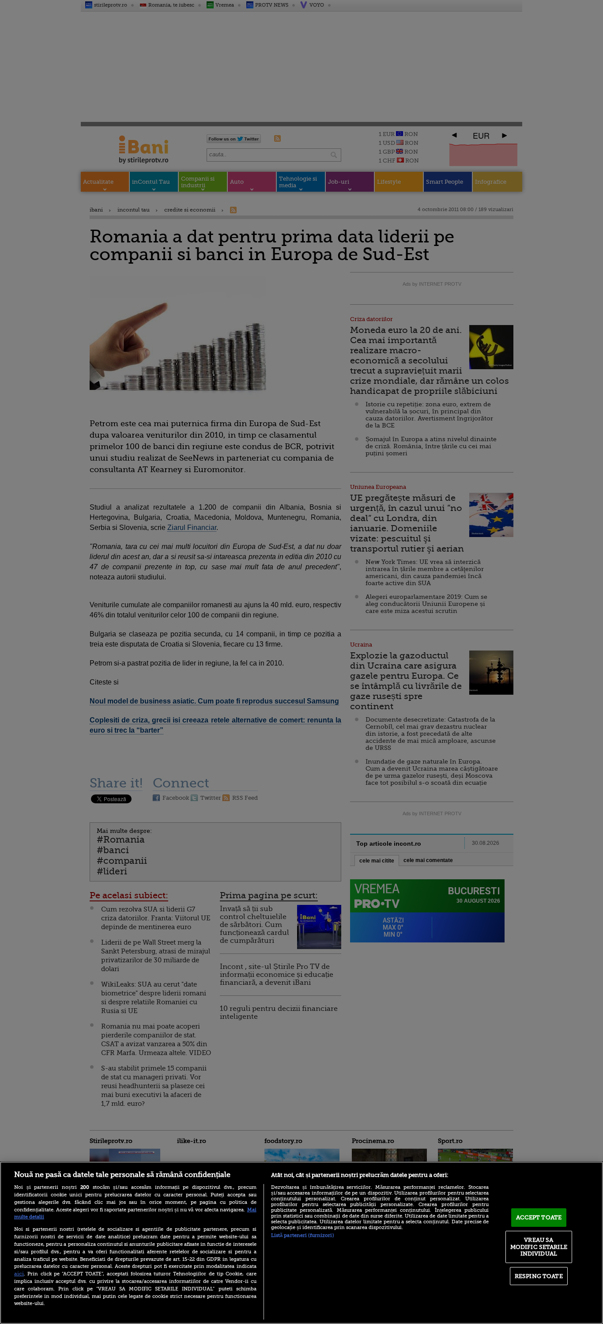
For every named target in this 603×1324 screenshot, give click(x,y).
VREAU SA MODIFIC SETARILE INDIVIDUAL (538, 1247)
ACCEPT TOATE (539, 1217)
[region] (301, 1242)
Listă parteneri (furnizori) (302, 1235)
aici (19, 1274)
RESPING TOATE (539, 1276)
